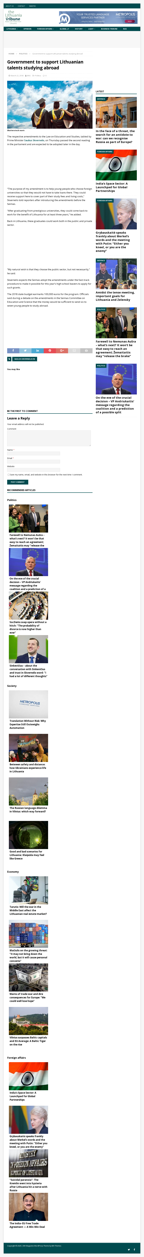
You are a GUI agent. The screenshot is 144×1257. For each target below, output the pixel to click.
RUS (125, 29)
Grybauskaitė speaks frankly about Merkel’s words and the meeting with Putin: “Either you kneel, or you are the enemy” (113, 242)
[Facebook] (134, 1249)
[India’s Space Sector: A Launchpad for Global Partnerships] (116, 165)
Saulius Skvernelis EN (24, 359)
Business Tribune (109, 29)
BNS (29, 75)
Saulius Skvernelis (34, 140)
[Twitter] (128, 1249)
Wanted (32, 6)
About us (10, 6)
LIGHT (91, 29)
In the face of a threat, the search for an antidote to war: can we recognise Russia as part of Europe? (115, 136)
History (79, 29)
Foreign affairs (44, 29)
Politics (38, 75)
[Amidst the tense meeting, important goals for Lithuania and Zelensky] (116, 273)
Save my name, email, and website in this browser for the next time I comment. (46, 474)
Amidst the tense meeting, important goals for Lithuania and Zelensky (115, 296)
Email (10, 458)
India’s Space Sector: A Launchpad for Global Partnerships (112, 187)
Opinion (27, 29)
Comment (11, 428)
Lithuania (11, 29)
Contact (21, 6)
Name (10, 450)
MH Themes (56, 1246)
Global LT (64, 29)
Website (10, 466)
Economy (13, 871)
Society (11, 686)
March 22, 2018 (17, 75)
